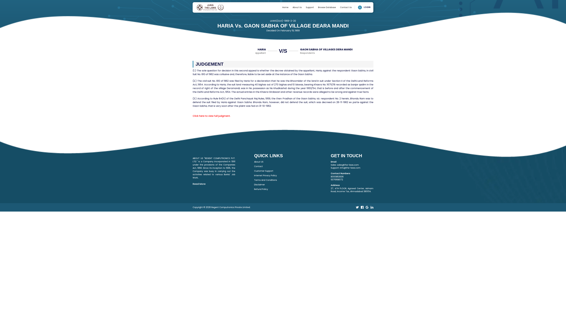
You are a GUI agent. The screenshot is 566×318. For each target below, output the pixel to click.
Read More (199, 184)
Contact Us (346, 7)
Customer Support (263, 171)
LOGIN (366, 7)
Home (285, 7)
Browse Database (327, 7)
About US (258, 162)
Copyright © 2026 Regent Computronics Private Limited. (221, 207)
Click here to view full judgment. (212, 116)
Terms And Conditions (265, 180)
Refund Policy (261, 189)
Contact (258, 166)
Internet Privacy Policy (265, 175)
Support (310, 7)
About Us (297, 7)
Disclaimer (259, 184)
